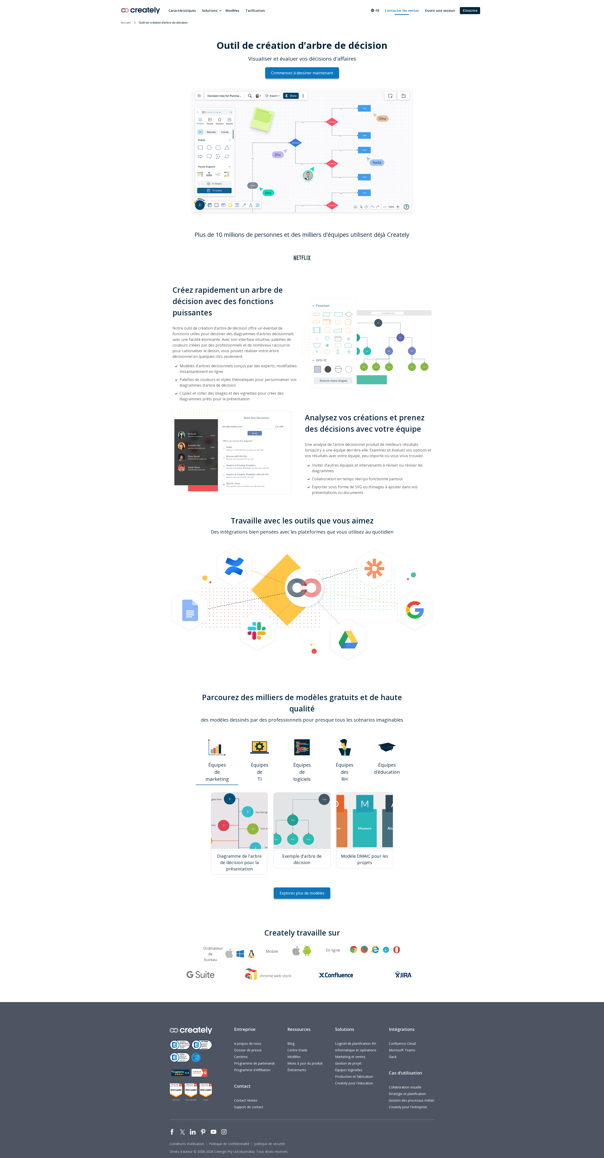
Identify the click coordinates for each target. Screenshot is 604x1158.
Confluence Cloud (402, 1043)
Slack (393, 1056)
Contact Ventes (245, 1100)
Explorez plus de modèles (302, 893)
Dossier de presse (248, 1050)
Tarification (255, 10)
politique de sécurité (269, 1143)
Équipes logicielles (348, 1070)
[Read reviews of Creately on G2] (199, 1073)
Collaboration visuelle (405, 1087)
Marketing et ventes (350, 1056)
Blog (290, 1043)
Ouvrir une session (440, 10)
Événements (296, 1070)
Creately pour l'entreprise (408, 1107)
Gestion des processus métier (411, 1100)
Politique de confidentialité (229, 1143)
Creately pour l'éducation (354, 1083)
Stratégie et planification (407, 1093)
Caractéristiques (182, 10)
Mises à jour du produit (305, 1063)
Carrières (241, 1056)
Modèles (232, 10)
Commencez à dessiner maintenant (302, 72)
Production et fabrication (354, 1076)
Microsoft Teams (402, 1050)
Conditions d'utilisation (187, 1143)
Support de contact (248, 1107)
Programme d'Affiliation (252, 1070)
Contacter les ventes (402, 10)
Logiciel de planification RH (355, 1043)
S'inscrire (470, 10)
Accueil (126, 22)
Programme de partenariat (254, 1063)
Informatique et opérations (355, 1050)
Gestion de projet (348, 1063)
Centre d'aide (297, 1050)
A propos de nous (247, 1043)
